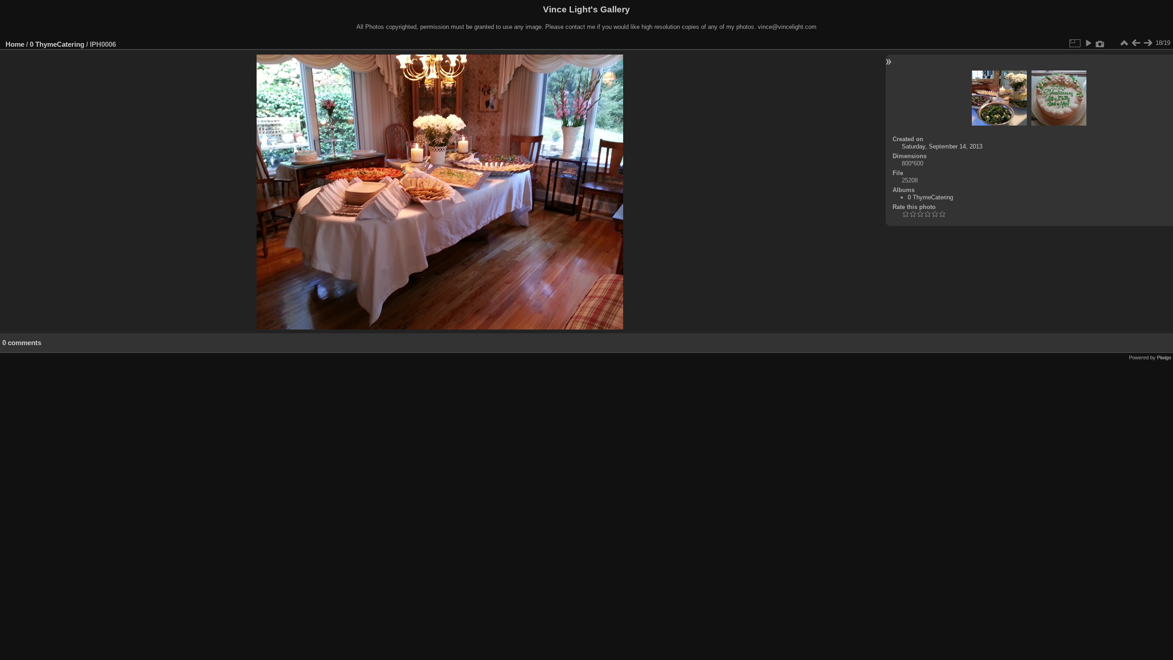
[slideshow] (1088, 43)
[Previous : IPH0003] (1136, 43)
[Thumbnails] (1124, 43)
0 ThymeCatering (57, 44)
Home (14, 44)
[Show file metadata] (1100, 43)
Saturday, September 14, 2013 (942, 146)
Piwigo (1164, 357)
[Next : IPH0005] (1148, 43)
